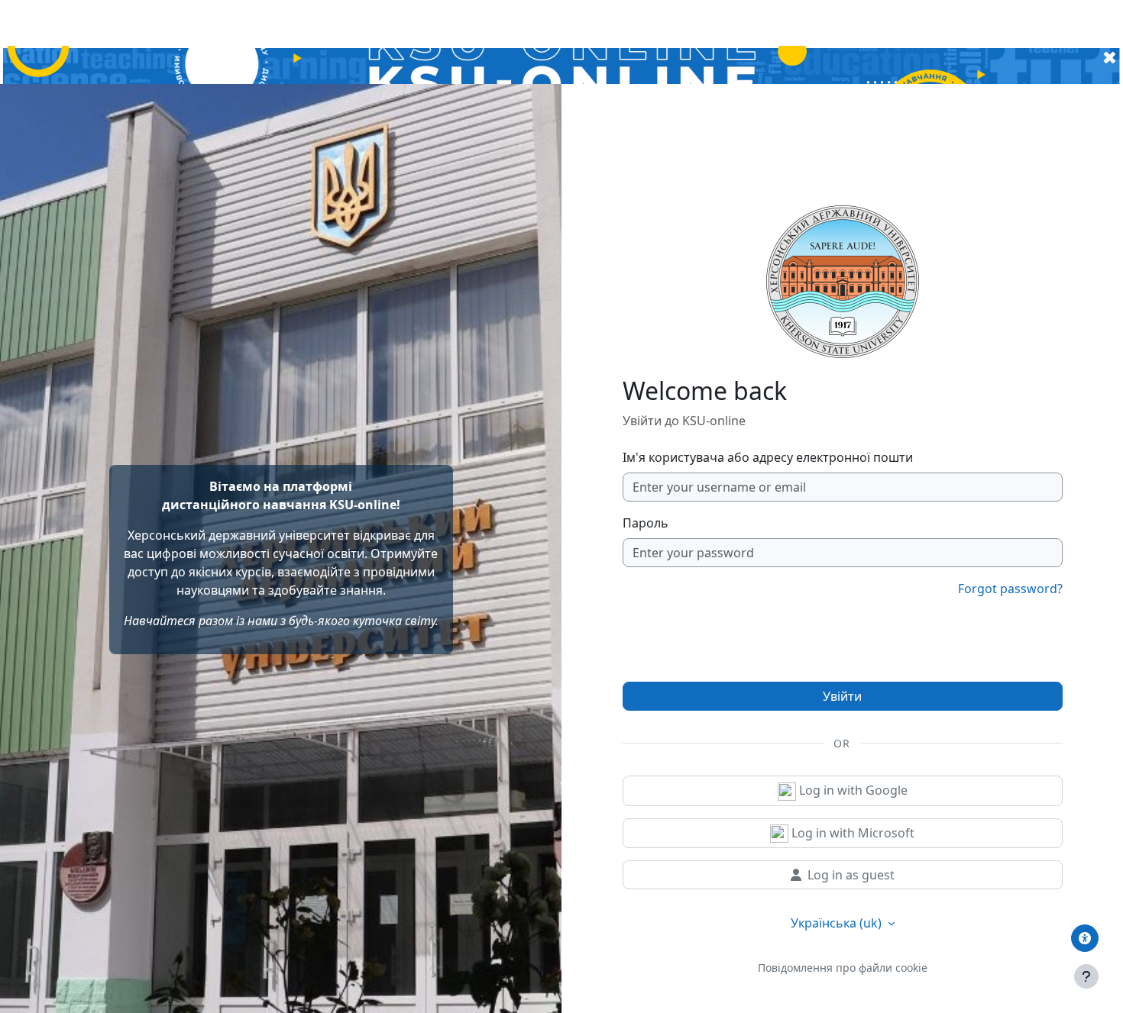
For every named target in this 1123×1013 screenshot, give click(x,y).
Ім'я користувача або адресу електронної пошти (768, 457)
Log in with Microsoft (851, 832)
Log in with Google (852, 790)
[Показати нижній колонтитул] (1086, 976)
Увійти (842, 696)
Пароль (645, 523)
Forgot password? (1010, 588)
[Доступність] (1085, 938)
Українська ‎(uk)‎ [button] (838, 923)
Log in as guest (851, 874)
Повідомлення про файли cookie (842, 967)
